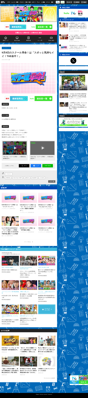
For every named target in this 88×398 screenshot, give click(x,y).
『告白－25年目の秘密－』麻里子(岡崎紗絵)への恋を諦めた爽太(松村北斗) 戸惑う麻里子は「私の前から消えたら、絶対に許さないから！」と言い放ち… (10, 370)
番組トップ (6, 40)
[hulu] (63, 2)
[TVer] (58, 2)
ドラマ (8, 2)
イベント (48, 2)
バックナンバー (6, 48)
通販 (52, 2)
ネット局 (40, 40)
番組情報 (28, 40)
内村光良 (8, 177)
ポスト (25, 165)
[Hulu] (41, 26)
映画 (30, 2)
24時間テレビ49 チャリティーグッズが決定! (46, 369)
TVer (16, 98)
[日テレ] (3, 2)
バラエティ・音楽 (23, 2)
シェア (37, 165)
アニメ (38, 2)
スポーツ (34, 2)
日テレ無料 (80, 13)
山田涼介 (27, 177)
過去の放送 (17, 40)
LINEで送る (48, 165)
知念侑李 (34, 177)
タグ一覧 (51, 181)
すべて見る (27, 242)
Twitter (73, 61)
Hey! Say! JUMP (17, 177)
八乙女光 (42, 177)
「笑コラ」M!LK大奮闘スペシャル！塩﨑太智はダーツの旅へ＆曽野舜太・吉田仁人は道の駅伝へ (28, 350)
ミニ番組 (43, 2)
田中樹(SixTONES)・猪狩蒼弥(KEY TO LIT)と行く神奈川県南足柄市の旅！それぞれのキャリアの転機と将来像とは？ (28, 370)
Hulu (40, 98)
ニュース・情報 (14, 2)
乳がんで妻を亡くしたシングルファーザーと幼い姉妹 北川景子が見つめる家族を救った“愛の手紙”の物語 (46, 350)
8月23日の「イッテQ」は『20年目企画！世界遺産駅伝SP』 (10, 348)
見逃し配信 (51, 40)
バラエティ (8, 174)
